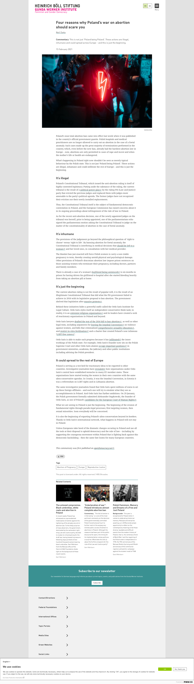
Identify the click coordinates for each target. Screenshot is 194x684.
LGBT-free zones (65, 334)
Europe (82, 467)
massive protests (92, 301)
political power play (90, 189)
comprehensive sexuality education (115, 328)
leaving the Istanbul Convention (106, 324)
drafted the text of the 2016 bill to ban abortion (97, 321)
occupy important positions (112, 346)
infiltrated (114, 339)
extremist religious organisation (85, 313)
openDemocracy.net (103, 448)
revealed (99, 369)
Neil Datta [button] (61, 33)
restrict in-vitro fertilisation (73, 331)
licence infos (148, 130)
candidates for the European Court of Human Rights (109, 399)
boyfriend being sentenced (105, 272)
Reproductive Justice (96, 467)
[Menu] (157, 6)
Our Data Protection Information (13, 678)
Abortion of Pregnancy (66, 467)
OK (165, 669)
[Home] (57, 8)
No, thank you (180, 669)
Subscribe (97, 583)
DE (150, 6)
